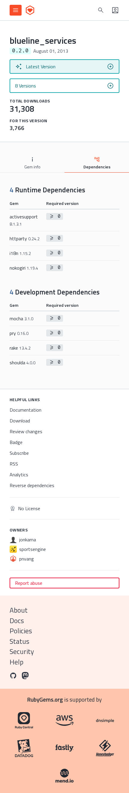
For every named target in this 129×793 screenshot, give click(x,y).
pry (19, 333)
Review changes (26, 431)
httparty (25, 238)
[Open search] (100, 10)
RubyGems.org (45, 699)
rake (20, 347)
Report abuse (28, 583)
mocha (21, 318)
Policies (21, 631)
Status (19, 641)
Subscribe (19, 453)
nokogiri (24, 267)
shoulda (22, 362)
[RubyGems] (30, 10)
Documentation (25, 409)
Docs (17, 620)
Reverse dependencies (32, 485)
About (19, 610)
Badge (16, 442)
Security (22, 651)
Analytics (19, 474)
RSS (14, 463)
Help (16, 662)
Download (20, 420)
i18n (20, 253)
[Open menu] (16, 10)
